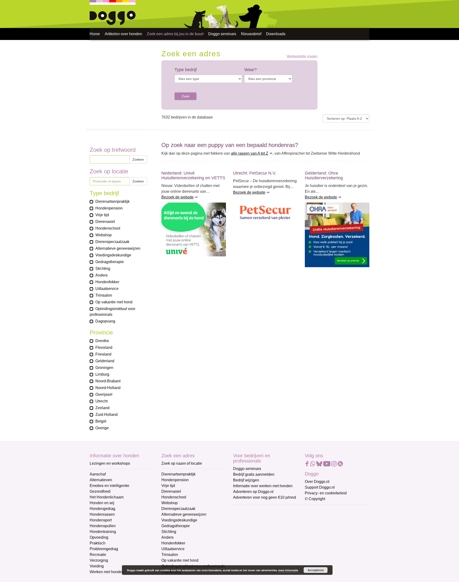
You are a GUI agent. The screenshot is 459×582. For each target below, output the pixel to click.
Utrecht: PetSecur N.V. (254, 173)
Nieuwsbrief (251, 34)
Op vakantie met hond (179, 560)
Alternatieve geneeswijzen (183, 514)
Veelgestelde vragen (302, 56)
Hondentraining (103, 532)
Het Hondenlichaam (107, 497)
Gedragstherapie (175, 526)
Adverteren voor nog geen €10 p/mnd (264, 497)
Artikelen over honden (123, 34)
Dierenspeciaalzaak (178, 509)
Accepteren (316, 570)
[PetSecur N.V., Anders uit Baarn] (265, 213)
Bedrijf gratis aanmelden (253, 474)
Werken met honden (107, 572)
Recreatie (98, 555)
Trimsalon (169, 555)
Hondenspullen (103, 526)
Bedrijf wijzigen (246, 480)
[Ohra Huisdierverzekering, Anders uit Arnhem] (337, 235)
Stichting (168, 532)
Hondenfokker (173, 543)
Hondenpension (175, 480)
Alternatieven (101, 480)
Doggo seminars (222, 34)
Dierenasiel (171, 491)
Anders (167, 537)
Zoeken (138, 159)
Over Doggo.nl (317, 482)
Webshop (169, 503)
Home (95, 34)
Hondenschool (173, 497)
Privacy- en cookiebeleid (326, 493)
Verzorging (99, 560)
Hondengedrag (102, 509)
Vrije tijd (168, 486)
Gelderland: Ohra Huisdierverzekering (324, 175)
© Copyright (315, 499)
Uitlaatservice (173, 549)
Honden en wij (102, 503)
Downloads (275, 34)
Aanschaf (98, 474)
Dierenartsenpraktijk (178, 474)
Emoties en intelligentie (109, 486)
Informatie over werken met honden (263, 486)
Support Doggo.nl (320, 487)
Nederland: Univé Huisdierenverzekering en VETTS (193, 175)
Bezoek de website (177, 197)
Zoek (185, 96)
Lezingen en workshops (110, 463)
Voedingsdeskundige (179, 520)
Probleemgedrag (104, 549)
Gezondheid (100, 491)
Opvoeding (99, 537)
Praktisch (97, 543)
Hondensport (101, 520)
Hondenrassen (102, 514)
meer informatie (288, 570)
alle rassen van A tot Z (249, 153)
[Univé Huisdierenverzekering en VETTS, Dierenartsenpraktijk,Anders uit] (193, 229)
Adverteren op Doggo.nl (253, 492)
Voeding (97, 566)
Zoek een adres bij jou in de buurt (175, 34)
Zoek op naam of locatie (181, 463)
